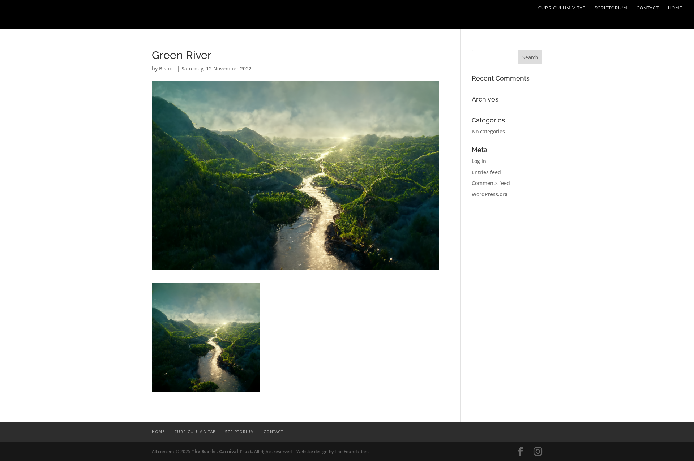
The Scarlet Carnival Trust (222, 451)
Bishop (167, 68)
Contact (648, 7)
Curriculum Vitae (562, 7)
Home (675, 7)
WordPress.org (489, 194)
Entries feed (486, 172)
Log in (479, 161)
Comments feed (491, 183)
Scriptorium (611, 7)
